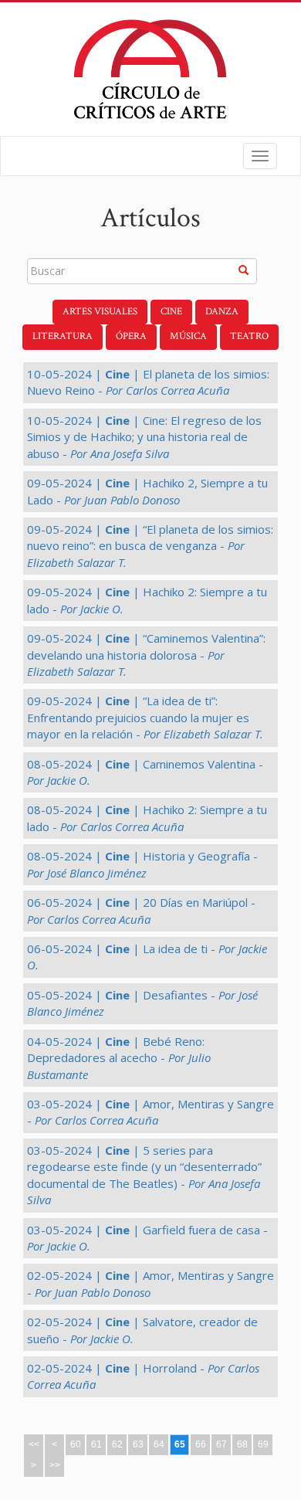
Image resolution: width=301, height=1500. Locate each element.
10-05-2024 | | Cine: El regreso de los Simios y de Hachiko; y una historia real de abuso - (144, 436)
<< (34, 1444)
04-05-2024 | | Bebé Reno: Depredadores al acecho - (119, 1057)
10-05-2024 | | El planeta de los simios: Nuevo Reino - (148, 382)
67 (221, 1444)
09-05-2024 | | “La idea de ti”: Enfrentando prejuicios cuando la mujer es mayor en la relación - (145, 717)
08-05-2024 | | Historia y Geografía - (142, 864)
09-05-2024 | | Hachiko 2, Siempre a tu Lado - (147, 491)
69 (263, 1444)
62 (117, 1444)
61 (96, 1444)
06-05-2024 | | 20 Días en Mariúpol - (141, 910)
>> (54, 1465)
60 (75, 1444)
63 (138, 1444)
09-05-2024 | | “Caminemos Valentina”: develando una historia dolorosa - (146, 654)
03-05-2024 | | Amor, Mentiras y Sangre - (150, 1112)
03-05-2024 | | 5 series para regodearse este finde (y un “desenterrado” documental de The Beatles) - (144, 1174)
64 (159, 1444)
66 (200, 1444)
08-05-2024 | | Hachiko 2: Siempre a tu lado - (147, 817)
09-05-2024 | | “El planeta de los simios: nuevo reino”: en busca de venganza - (150, 545)
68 (242, 1444)
